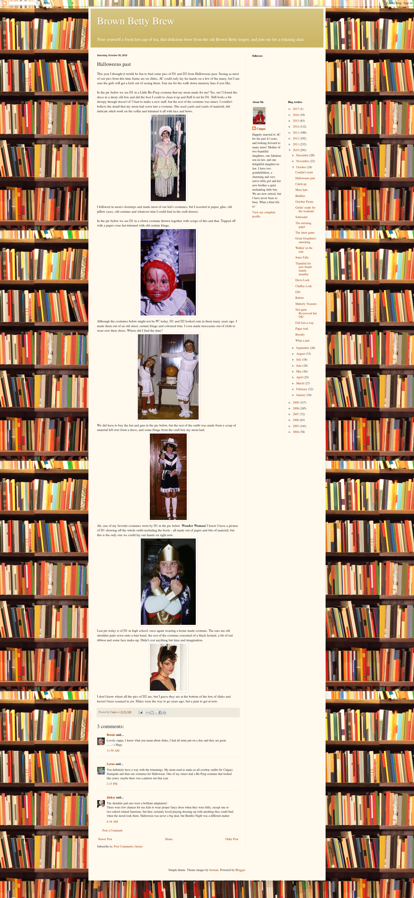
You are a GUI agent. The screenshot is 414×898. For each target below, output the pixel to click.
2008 (296, 408)
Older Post (231, 839)
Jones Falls (302, 257)
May (299, 371)
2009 (296, 402)
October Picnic (304, 202)
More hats (301, 190)
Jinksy (111, 797)
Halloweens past (305, 178)
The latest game (305, 232)
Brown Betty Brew (135, 20)
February (302, 389)
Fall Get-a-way (304, 323)
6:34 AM (112, 821)
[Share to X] (156, 712)
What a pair (302, 340)
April (300, 377)
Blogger (240, 870)
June (299, 365)
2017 (296, 109)
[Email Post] (140, 712)
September (303, 348)
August (301, 354)
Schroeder (301, 217)
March (300, 383)
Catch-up (300, 184)
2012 (296, 138)
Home (168, 839)
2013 (296, 132)
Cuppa (261, 129)
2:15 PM (112, 784)
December (302, 155)
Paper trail (301, 328)
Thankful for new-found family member (303, 268)
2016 (296, 115)
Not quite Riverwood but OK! (306, 313)
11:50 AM (113, 750)
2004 (296, 432)
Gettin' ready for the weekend (305, 209)
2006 (296, 420)
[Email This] (148, 712)
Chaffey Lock (303, 286)
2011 (296, 144)
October (301, 167)
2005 (296, 426)
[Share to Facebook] (160, 712)
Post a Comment (112, 830)
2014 (296, 126)
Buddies (300, 196)
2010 (296, 150)
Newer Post (105, 839)
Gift (297, 292)
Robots (299, 298)
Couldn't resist (304, 172)
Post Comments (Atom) (128, 846)
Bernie (111, 734)
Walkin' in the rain (303, 249)
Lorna (111, 764)
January (301, 395)
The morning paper (303, 225)
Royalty (300, 334)
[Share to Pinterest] (164, 712)
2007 (296, 414)
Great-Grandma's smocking (305, 240)
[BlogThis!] (152, 712)
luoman (213, 870)
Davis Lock (302, 280)
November (303, 161)
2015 (296, 121)
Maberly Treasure (306, 304)
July (299, 359)
